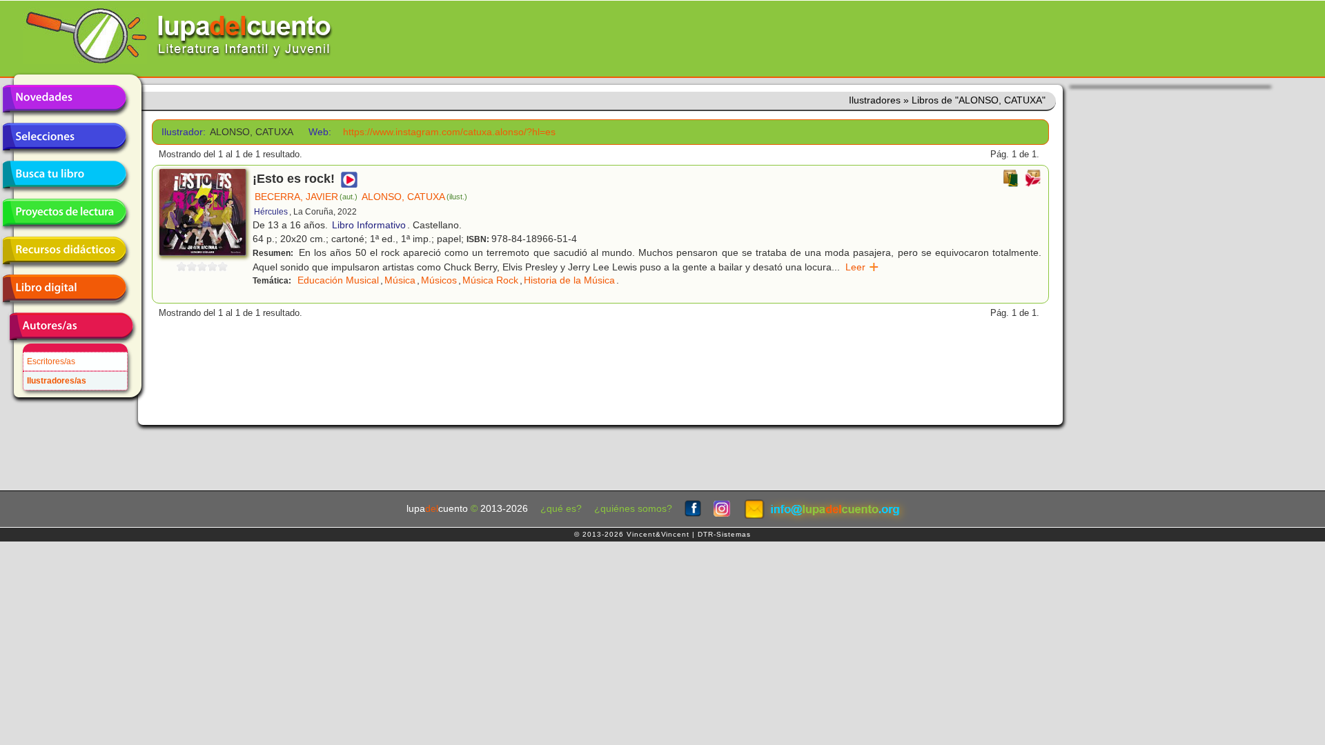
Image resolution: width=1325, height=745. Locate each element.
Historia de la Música (569, 280)
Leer (862, 266)
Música (399, 280)
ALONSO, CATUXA (414, 196)
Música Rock (490, 280)
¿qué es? (561, 509)
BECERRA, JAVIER (306, 196)
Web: (319, 132)
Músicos (439, 280)
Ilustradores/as (56, 381)
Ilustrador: (181, 132)
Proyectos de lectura (64, 212)
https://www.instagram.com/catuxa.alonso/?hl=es (449, 132)
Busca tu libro (64, 174)
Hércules (271, 212)
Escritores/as (51, 361)
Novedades (64, 98)
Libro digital (64, 288)
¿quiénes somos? (633, 509)
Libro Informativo (369, 224)
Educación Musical (338, 280)
